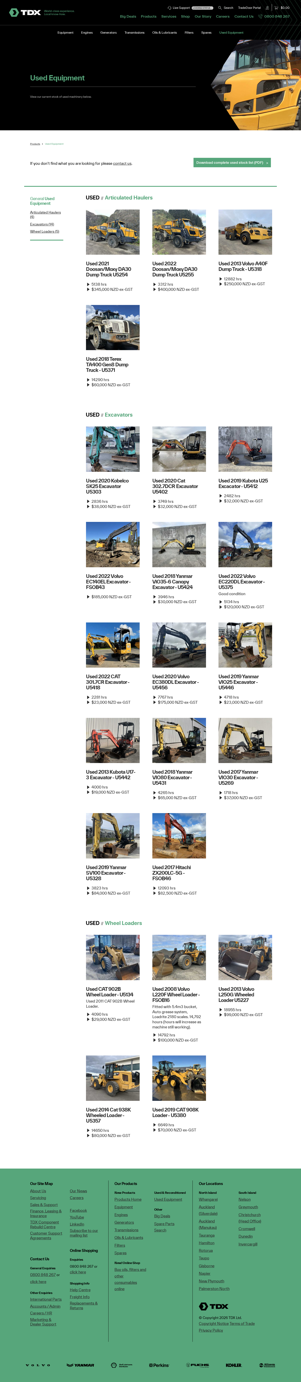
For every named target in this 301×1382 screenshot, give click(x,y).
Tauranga (207, 1235)
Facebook (78, 1210)
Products (35, 143)
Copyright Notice (214, 1323)
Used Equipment (231, 32)
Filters (189, 32)
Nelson (245, 1199)
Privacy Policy (211, 1330)
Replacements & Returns (84, 1305)
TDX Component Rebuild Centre (44, 1224)
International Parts (46, 1299)
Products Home (127, 1199)
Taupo (204, 1258)
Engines (87, 32)
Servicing (38, 1197)
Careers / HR (41, 1313)
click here (38, 1281)
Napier (204, 1273)
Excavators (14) (42, 224)
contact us (122, 163)
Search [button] (227, 7)
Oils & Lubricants (164, 32)
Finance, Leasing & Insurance (46, 1213)
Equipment (65, 32)
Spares (206, 32)
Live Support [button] (192, 7)
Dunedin (246, 1236)
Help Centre (80, 1290)
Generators (108, 32)
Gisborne (206, 1266)
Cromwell (247, 1228)
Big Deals (128, 16)
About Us (38, 1191)
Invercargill (248, 1244)
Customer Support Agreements (46, 1235)
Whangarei (208, 1199)
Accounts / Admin (45, 1306)
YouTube (77, 1217)
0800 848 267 (276, 16)
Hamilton (206, 1243)
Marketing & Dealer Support (43, 1322)
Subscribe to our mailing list (84, 1233)
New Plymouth (211, 1281)
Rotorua (206, 1250)
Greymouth (248, 1207)
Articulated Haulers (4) (45, 214)
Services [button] (168, 16)
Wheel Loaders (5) (44, 231)
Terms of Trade (242, 1323)
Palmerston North (214, 1288)
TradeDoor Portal (249, 7)
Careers (223, 16)
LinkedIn (77, 1224)
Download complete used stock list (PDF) (229, 162)
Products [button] (148, 16)
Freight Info (80, 1297)
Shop (185, 16)
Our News (78, 1191)
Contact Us (243, 16)
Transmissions (134, 32)
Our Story (203, 16)
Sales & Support (44, 1204)
